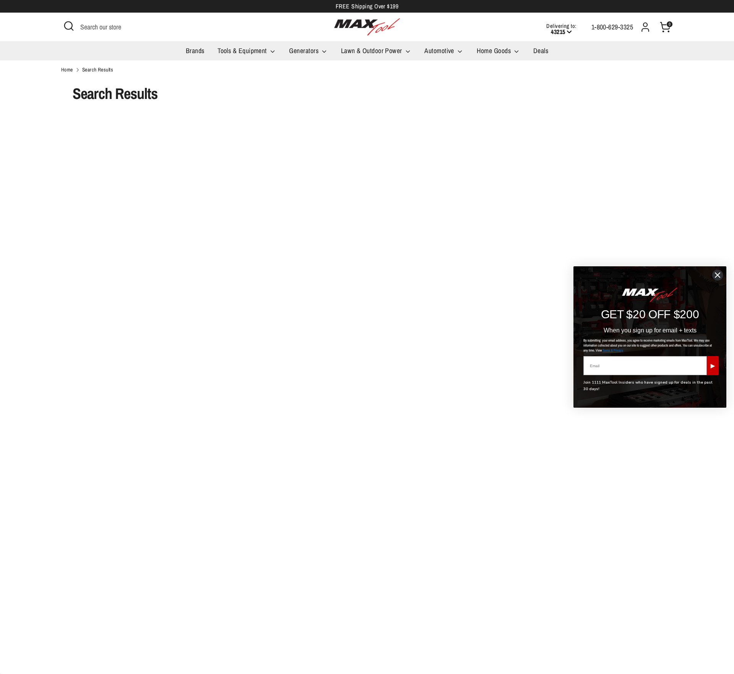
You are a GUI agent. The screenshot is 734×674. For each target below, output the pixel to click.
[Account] (645, 27)
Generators (304, 50)
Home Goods (495, 50)
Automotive (440, 50)
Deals (540, 50)
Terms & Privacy (612, 350)
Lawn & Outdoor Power (372, 50)
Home (67, 69)
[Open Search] (68, 26)
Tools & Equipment (243, 50)
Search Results (97, 69)
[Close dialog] (717, 275)
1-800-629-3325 (612, 27)
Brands (195, 50)
